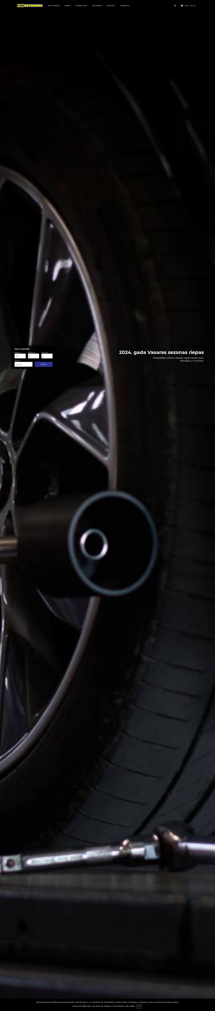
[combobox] (20, 356)
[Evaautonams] (30, 5)
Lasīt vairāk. (130, 1006)
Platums (17, 352)
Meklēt (44, 364)
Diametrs (44, 352)
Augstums (31, 352)
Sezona (17, 361)
